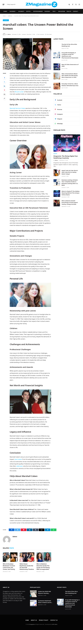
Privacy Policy (43, 620)
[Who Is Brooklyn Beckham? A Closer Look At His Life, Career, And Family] (10, 557)
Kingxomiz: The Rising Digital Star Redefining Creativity (65, 157)
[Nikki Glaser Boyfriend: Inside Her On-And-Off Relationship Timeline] (27, 557)
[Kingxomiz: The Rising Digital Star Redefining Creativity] (66, 143)
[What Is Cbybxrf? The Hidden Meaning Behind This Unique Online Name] (56, 193)
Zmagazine (32, 624)
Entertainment (38, 11)
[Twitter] (4, 81)
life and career (19, 92)
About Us (34, 620)
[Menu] (3, 4)
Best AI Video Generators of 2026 (70, 65)
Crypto (28, 11)
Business (12, 11)
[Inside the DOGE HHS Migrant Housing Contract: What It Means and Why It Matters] (33, 593)
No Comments (41, 34)
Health (69, 11)
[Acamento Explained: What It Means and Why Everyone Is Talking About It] (33, 603)
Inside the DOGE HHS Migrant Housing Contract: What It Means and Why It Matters (44, 592)
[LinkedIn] (4, 86)
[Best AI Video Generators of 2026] (56, 66)
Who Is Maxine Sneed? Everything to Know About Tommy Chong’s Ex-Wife (70, 202)
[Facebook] (4, 77)
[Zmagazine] (41, 4)
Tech (54, 11)
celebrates (19, 466)
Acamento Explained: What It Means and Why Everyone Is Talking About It (45, 601)
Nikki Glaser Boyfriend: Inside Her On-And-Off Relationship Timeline (27, 566)
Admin (9, 34)
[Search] (69, 4)
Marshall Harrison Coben (17, 108)
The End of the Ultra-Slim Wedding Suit (69, 45)
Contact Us (54, 620)
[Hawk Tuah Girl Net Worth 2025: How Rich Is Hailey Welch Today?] (56, 172)
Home (5, 11)
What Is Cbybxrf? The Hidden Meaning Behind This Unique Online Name (71, 193)
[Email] (4, 94)
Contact (75, 11)
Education (61, 11)
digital (55, 153)
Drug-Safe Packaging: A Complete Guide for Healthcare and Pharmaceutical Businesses (70, 55)
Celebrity (21, 11)
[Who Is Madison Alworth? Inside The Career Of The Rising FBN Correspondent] (43, 557)
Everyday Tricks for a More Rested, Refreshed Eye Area (70, 84)
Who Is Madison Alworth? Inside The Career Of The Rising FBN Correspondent (43, 566)
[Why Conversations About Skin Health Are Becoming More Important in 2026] (56, 76)
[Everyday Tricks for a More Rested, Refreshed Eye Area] (56, 86)
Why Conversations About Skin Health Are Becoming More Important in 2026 (70, 75)
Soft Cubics (54, 624)
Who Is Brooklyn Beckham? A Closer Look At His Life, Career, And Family (9, 566)
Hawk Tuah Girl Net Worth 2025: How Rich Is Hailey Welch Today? (70, 172)
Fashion (47, 11)
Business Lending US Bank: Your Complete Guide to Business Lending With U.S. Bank (70, 182)
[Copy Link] (4, 98)
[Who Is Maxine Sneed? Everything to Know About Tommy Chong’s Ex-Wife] (56, 203)
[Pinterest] (4, 90)
